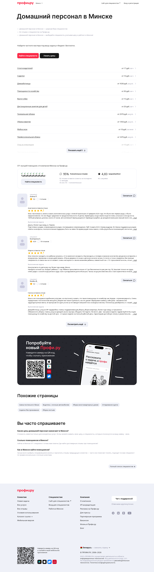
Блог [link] (82, 528)
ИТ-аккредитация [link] (87, 505)
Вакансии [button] (84, 520)
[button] (129, 196)
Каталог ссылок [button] (24, 516)
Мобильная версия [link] (25, 520)
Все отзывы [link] (22, 509)
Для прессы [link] (85, 512)
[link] (28, 55)
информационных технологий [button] (92, 558)
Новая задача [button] (23, 501)
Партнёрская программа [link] (91, 516)
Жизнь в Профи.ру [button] (88, 524)
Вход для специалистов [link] (59, 505)
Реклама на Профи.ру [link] (89, 509)
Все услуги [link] (21, 505)
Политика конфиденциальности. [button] (103, 563)
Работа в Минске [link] (56, 509)
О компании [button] (85, 501)
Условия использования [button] (28, 512)
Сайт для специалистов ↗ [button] (60, 501)
